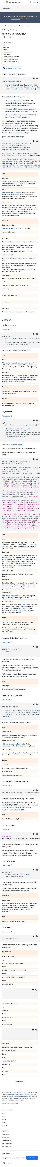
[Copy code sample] (36, 78)
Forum (4, 1116)
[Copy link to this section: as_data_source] (18, 325)
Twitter (4, 1122)
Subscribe (32, 1158)
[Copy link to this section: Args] (7, 174)
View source (6, 330)
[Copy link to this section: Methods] (13, 320)
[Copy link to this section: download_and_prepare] (24, 695)
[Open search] (30, 2)
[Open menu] (3, 2)
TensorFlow (5, 26)
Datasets (6, 8)
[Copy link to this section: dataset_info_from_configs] (29, 638)
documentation (15, 19)
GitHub (4, 1119)
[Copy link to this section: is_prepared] (15, 928)
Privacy (9, 1154)
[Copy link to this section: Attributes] (10, 220)
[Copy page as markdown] (10, 37)
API (28, 26)
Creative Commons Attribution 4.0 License (18, 1094)
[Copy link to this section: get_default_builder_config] (30, 781)
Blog (3, 1113)
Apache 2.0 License (24, 1096)
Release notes (6, 1137)
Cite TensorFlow (6, 1146)
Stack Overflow (6, 1140)
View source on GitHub (13, 68)
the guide (13, 381)
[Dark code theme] (33, 78)
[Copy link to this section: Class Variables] (14, 952)
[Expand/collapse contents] (12, 43)
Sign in (35, 2)
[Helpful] (13, 29)
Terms (4, 1154)
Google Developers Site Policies (15, 1098)
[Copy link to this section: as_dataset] (14, 412)
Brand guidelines (7, 1143)
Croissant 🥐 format (24, 16)
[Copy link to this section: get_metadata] (16, 825)
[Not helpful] (16, 29)
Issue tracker (5, 1134)
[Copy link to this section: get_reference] (17, 861)
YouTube (4, 1125)
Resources (14, 26)
